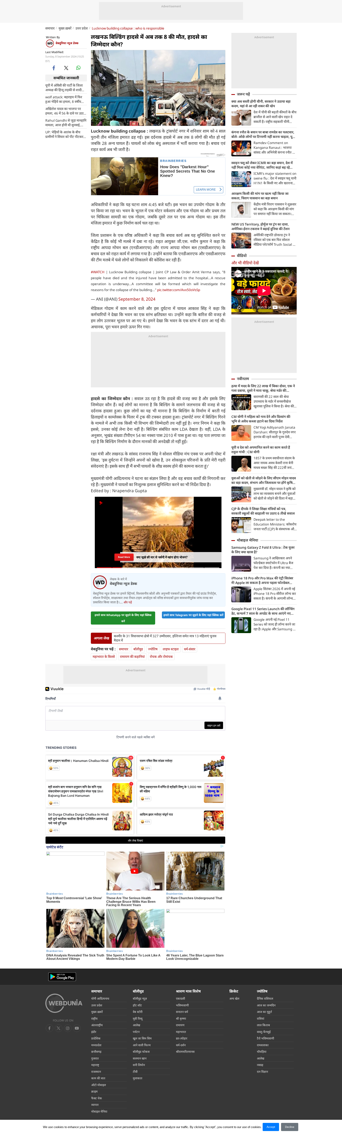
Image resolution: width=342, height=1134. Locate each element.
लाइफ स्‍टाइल (171, 649)
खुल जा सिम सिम (142, 1038)
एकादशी (180, 998)
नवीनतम (243, 378)
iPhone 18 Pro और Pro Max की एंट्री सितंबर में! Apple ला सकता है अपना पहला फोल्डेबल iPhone (262, 580)
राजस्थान (96, 1072)
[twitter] (66, 67)
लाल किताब (263, 1025)
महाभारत (181, 1032)
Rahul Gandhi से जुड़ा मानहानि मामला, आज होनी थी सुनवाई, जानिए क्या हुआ (65, 122)
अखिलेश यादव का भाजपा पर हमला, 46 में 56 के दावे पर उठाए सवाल (65, 110)
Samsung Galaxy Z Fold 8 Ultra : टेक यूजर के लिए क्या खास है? (262, 549)
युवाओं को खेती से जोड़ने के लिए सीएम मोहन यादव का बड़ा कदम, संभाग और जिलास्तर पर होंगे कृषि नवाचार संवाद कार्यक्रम (263, 480)
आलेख (136, 1025)
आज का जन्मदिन (266, 1005)
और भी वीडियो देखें (245, 263)
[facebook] (54, 67)
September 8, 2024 (136, 299)
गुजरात (95, 1058)
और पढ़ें (128, 602)
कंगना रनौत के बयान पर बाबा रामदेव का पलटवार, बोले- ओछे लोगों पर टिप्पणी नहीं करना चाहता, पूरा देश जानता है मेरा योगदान (263, 134)
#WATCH (97, 272)
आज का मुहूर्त (264, 1012)
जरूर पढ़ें (243, 94)
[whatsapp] (78, 67)
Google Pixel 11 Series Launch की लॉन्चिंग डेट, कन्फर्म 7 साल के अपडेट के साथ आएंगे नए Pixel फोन (262, 611)
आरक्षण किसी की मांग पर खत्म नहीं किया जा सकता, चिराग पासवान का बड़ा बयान (260, 195)
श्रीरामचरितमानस (185, 1052)
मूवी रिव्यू (137, 1018)
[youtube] (67, 1028)
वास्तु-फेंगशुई (264, 1032)
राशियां (260, 1018)
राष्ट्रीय (94, 1018)
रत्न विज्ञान (262, 1072)
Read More (124, 556)
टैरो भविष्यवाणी (265, 1038)
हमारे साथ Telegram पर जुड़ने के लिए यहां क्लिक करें (193, 615)
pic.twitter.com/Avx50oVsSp (178, 290)
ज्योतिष (153, 649)
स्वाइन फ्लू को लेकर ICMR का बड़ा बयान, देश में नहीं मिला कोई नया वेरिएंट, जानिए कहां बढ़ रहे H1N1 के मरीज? (262, 165)
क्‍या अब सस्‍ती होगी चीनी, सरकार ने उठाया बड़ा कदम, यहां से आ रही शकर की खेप (261, 103)
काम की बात (98, 1078)
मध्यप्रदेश (96, 1045)
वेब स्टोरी (137, 1012)
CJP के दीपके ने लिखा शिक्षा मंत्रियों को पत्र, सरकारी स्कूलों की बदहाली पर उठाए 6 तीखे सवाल (263, 511)
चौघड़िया (261, 1052)
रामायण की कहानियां (132, 656)
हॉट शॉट (137, 1005)
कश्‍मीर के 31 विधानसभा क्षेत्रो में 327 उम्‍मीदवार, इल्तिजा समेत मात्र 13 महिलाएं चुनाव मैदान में (165, 638)
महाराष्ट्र (95, 1065)
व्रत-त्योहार (181, 1038)
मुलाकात (137, 1078)
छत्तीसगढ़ (96, 1052)
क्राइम (94, 1091)
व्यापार (95, 1105)
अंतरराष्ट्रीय (97, 1025)
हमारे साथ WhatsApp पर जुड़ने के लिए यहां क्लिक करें (123, 618)
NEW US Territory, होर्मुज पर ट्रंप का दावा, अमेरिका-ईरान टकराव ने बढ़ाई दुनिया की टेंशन (260, 226)
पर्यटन (136, 1032)
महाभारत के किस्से (104, 656)
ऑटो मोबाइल (98, 1085)
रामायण (180, 1025)
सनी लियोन (139, 1065)
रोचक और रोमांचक (161, 656)
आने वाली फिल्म (142, 1045)
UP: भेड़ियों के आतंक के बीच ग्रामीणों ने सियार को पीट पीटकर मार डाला (64, 134)
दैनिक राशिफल (265, 998)
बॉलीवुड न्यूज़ (140, 998)
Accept (271, 1126)
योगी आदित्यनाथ (100, 998)
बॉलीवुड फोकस (141, 1052)
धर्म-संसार (189, 649)
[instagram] (76, 1028)
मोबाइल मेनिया (247, 540)
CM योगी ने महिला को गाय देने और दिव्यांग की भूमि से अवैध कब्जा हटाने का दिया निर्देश (260, 418)
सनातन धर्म (182, 1012)
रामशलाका (263, 1045)
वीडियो (242, 255)
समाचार (50, 28)
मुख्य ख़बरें (65, 28)
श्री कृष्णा (181, 1018)
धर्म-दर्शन (181, 1045)
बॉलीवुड (138, 649)
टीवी (135, 1072)
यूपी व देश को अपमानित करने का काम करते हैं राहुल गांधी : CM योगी (260, 449)
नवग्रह (260, 1065)
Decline (289, 1126)
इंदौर (93, 1032)
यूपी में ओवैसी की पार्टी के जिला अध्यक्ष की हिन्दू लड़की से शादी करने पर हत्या (64, 87)
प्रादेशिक (96, 1038)
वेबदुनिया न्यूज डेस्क (67, 43)
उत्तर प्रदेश (81, 28)
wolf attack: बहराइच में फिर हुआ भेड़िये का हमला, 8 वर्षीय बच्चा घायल (63, 99)
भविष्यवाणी (182, 1005)
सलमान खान (139, 1058)
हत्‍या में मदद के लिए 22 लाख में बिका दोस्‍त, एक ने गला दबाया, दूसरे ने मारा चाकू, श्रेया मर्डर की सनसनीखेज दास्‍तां (263, 388)
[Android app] (62, 977)
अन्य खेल (234, 998)
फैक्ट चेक (96, 1098)
